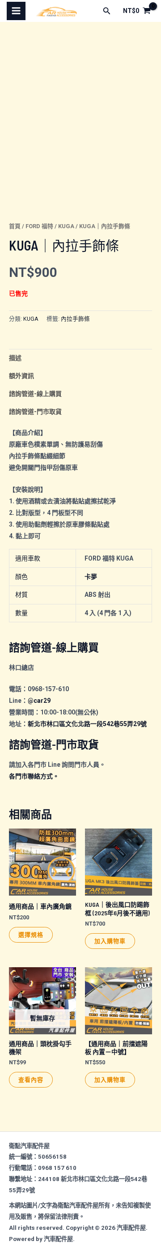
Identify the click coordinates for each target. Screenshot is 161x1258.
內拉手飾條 (75, 318)
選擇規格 (30, 934)
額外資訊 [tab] (21, 375)
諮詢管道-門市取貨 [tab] (35, 411)
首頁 (15, 226)
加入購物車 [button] (110, 940)
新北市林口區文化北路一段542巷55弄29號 (87, 723)
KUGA (66, 226)
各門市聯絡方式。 (34, 776)
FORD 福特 (39, 226)
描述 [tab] (15, 357)
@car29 (39, 700)
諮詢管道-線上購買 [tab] (35, 393)
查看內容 (30, 1079)
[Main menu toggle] (16, 11)
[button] (107, 11)
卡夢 (91, 576)
